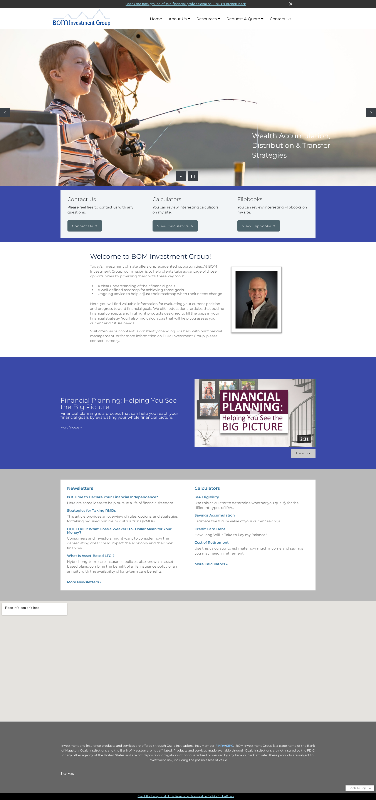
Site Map (67, 773)
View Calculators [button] (173, 226)
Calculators (207, 488)
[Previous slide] (5, 112)
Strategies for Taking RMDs (91, 510)
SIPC (229, 746)
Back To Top (358, 788)
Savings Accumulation (215, 515)
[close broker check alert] (290, 4)
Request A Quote (243, 19)
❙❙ (193, 176)
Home (156, 19)
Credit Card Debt (210, 529)
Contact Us (280, 19)
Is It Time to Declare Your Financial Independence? (112, 497)
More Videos (71, 427)
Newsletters (80, 488)
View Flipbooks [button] (256, 226)
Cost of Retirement (212, 542)
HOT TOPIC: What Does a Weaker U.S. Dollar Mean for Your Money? (119, 531)
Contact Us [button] (82, 226)
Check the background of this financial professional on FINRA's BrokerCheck (186, 4)
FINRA (220, 746)
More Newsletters (84, 582)
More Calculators (211, 564)
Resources (206, 19)
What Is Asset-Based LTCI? (90, 556)
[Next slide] (371, 112)
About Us (178, 19)
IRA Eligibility (207, 497)
